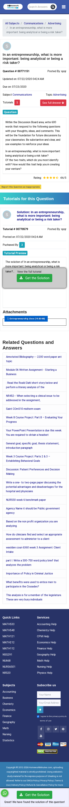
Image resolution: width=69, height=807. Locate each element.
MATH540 (9, 630)
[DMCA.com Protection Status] (47, 751)
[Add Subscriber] (40, 709)
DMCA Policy (33, 780)
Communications (22, 94)
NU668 (7, 660)
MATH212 (9, 642)
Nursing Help (44, 666)
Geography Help (46, 654)
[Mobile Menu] (63, 7)
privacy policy (58, 716)
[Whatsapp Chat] (4, 793)
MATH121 (9, 636)
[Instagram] (48, 729)
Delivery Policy (18, 785)
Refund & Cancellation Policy (40, 785)
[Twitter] (55, 729)
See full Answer (52, 102)
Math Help (43, 660)
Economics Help (46, 642)
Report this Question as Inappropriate (21, 187)
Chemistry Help (46, 630)
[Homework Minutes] (13, 6)
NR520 (7, 672)
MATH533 (9, 624)
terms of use (45, 721)
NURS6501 (9, 666)
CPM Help (43, 636)
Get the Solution (36, 278)
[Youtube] (63, 729)
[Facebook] (41, 729)
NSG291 (7, 654)
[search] (52, 6)
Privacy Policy (46, 780)
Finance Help (44, 648)
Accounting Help (47, 624)
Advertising (59, 94)
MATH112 (9, 648)
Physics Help (44, 672)
